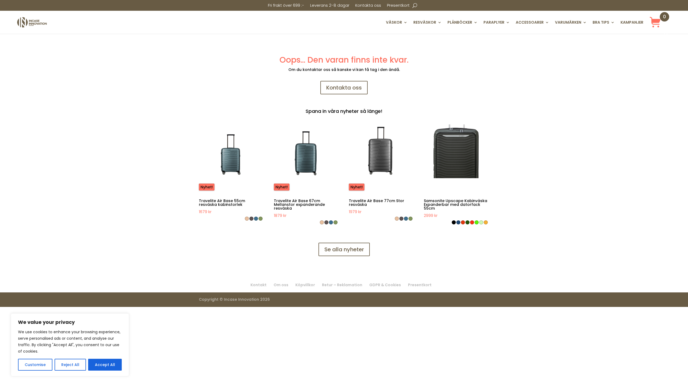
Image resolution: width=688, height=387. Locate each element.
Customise (35, 364)
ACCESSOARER (530, 22)
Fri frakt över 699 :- (286, 5)
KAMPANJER (632, 22)
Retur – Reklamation (342, 285)
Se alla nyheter (344, 249)
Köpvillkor (305, 285)
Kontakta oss (368, 5)
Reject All (70, 364)
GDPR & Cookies (385, 285)
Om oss (281, 285)
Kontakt (258, 285)
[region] (70, 344)
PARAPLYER (493, 22)
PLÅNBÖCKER (459, 22)
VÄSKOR (394, 22)
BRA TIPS (601, 22)
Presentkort (398, 5)
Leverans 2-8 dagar (329, 5)
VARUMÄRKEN (568, 22)
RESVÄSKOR (424, 22)
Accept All (105, 364)
